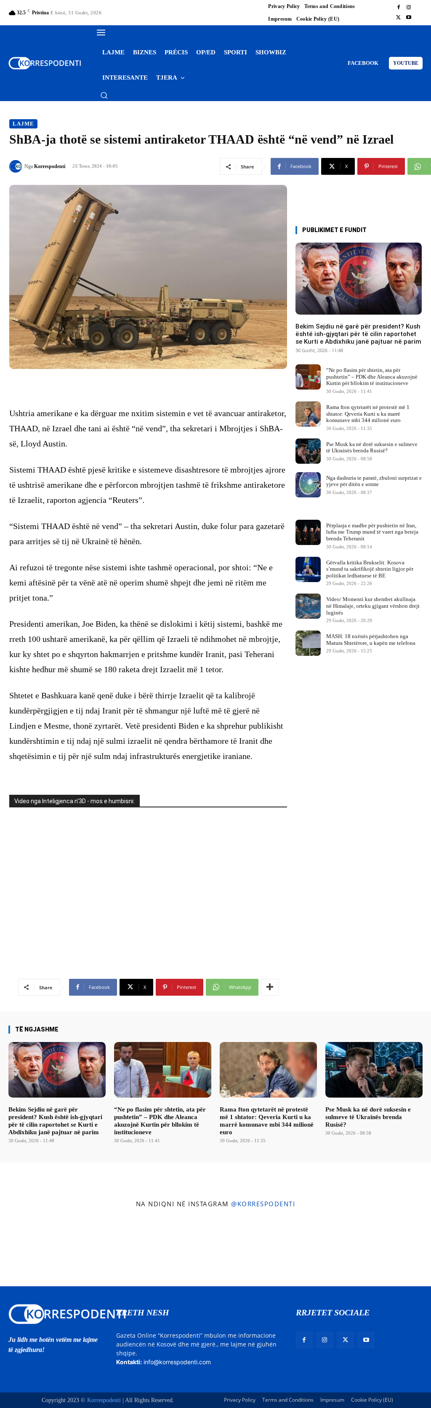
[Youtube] (409, 18)
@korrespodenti (263, 1204)
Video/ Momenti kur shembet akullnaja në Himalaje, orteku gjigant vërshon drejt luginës (373, 605)
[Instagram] (409, 8)
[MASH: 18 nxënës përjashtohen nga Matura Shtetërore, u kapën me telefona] (308, 643)
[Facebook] (399, 8)
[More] (270, 987)
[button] (104, 95)
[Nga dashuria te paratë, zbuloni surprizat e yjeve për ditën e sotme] (308, 484)
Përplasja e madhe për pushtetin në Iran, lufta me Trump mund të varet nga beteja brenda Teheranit (372, 532)
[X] (399, 18)
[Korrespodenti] (16, 166)
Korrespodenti (49, 166)
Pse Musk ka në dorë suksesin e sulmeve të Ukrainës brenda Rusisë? (372, 447)
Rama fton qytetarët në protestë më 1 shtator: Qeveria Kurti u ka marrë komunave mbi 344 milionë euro (368, 413)
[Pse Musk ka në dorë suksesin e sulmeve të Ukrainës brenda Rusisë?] (308, 451)
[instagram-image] (35, 1249)
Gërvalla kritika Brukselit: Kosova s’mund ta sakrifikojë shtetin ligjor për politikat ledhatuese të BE (369, 569)
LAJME (23, 123)
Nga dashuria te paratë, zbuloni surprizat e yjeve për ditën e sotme (374, 481)
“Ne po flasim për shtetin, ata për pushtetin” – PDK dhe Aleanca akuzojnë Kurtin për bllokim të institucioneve (372, 376)
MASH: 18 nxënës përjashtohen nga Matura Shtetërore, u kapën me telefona (370, 639)
